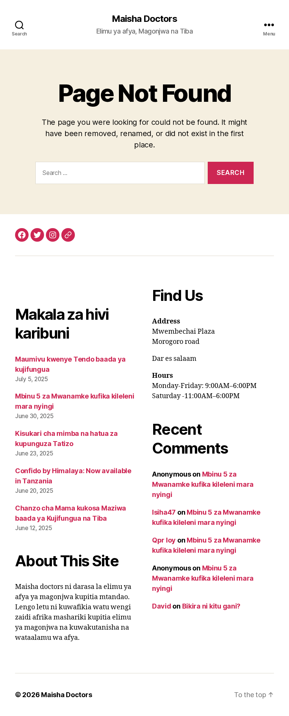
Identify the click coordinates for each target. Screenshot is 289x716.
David (161, 606)
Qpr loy (164, 540)
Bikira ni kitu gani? (211, 606)
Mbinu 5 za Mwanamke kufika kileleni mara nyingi (203, 484)
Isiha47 (164, 512)
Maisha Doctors (144, 18)
